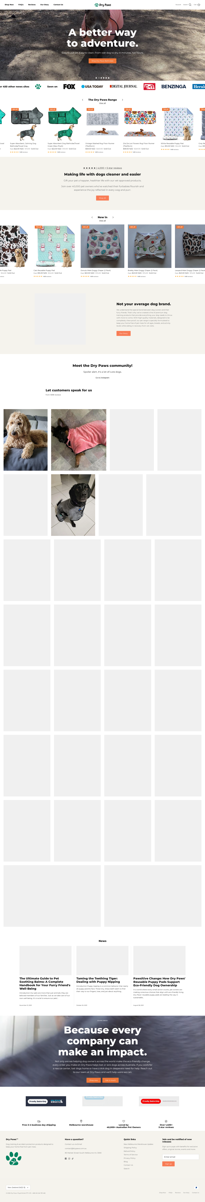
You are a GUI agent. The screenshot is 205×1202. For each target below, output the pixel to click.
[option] (102, 45)
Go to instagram (102, 378)
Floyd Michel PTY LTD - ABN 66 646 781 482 (31, 1193)
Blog (126, 1162)
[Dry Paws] (102, 4)
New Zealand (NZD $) (16, 1187)
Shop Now (9, 5)
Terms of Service (130, 1155)
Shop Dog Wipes (103, 61)
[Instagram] (69, 1158)
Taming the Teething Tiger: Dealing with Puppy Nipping (98, 980)
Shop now (93, 1080)
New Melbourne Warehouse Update (138, 1144)
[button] (96, 78)
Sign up (168, 1164)
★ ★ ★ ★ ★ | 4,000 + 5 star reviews (102, 168)
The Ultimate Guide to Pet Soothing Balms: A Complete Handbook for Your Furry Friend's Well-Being (44, 983)
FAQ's (20, 5)
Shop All (102, 198)
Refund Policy (129, 1151)
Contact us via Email (73, 1144)
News (102, 941)
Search (126, 1169)
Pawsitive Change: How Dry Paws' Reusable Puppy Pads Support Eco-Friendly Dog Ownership (159, 982)
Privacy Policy (129, 1158)
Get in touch (110, 1080)
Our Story (44, 5)
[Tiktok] (73, 1158)
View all (102, 103)
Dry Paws (14, 1193)
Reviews (32, 5)
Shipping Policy (130, 1148)
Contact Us (58, 5)
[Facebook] (66, 1158)
